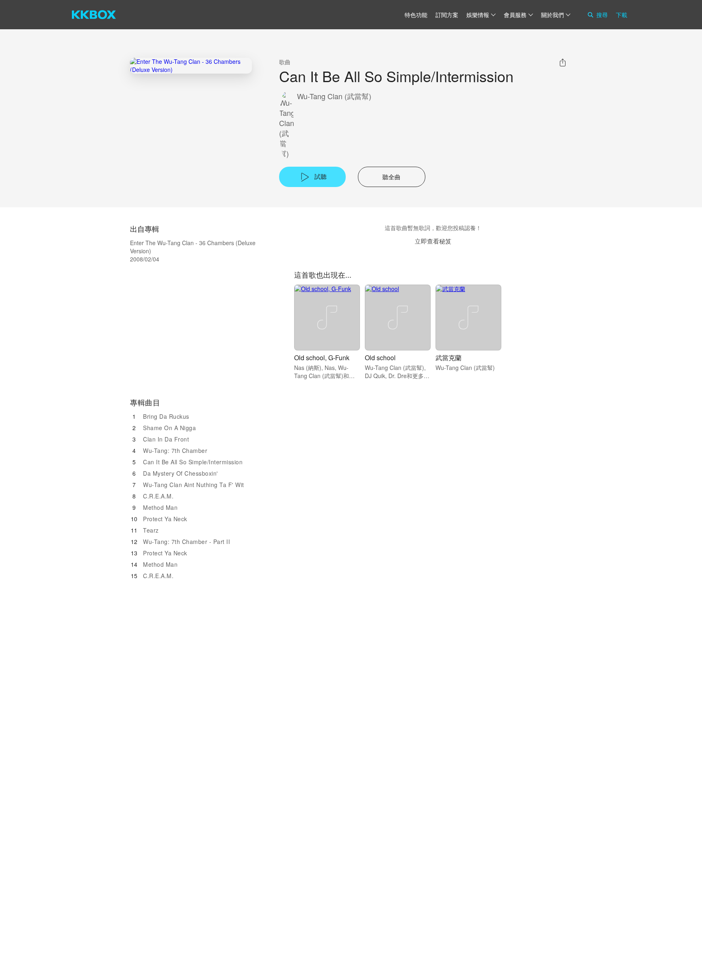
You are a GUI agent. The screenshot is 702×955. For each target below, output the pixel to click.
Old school (380, 357)
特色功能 (416, 15)
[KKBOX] (94, 14)
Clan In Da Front (166, 439)
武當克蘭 (449, 357)
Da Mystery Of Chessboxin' (180, 473)
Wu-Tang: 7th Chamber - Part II (186, 541)
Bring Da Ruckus (166, 416)
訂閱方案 (447, 15)
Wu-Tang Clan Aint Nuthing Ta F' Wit (193, 485)
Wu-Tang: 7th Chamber (175, 450)
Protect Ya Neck (165, 519)
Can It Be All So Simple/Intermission (193, 462)
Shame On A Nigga (169, 428)
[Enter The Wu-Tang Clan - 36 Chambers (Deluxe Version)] (191, 66)
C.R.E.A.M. (158, 496)
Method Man (160, 507)
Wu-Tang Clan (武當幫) (334, 96)
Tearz (151, 530)
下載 (621, 15)
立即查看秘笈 (433, 241)
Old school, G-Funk (321, 357)
